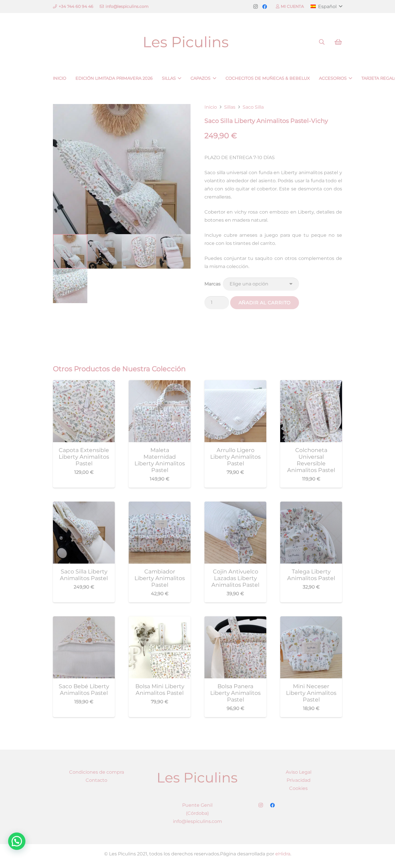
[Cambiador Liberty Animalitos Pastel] (160, 505)
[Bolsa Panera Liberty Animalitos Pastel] (235, 620)
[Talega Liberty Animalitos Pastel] (311, 505)
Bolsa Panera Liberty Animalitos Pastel (235, 693)
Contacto (96, 780)
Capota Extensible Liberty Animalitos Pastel (84, 457)
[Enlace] (197, 42)
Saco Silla (253, 107)
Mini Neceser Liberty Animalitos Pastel (311, 693)
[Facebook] (264, 6)
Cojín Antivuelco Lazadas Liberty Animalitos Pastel (235, 578)
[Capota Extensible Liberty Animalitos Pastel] (84, 384)
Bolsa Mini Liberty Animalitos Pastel (159, 689)
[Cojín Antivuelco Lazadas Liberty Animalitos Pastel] (235, 505)
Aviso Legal (298, 772)
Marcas (212, 284)
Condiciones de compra (96, 772)
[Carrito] (338, 42)
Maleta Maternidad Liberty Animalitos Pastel (159, 460)
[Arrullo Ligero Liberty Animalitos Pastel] (235, 384)
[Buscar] (322, 42)
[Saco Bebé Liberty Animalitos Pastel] (84, 620)
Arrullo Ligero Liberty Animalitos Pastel (235, 457)
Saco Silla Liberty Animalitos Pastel (84, 575)
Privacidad (299, 780)
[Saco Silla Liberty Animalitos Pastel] (84, 505)
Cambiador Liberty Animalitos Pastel (159, 578)
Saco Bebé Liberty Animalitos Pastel (84, 689)
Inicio (210, 107)
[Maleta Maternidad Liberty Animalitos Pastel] (160, 384)
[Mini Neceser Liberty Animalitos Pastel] (311, 620)
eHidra (282, 854)
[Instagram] (255, 6)
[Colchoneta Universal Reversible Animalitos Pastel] (311, 384)
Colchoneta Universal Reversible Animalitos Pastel (311, 460)
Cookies (298, 788)
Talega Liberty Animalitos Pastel (311, 575)
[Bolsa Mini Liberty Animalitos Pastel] (160, 620)
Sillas (229, 107)
